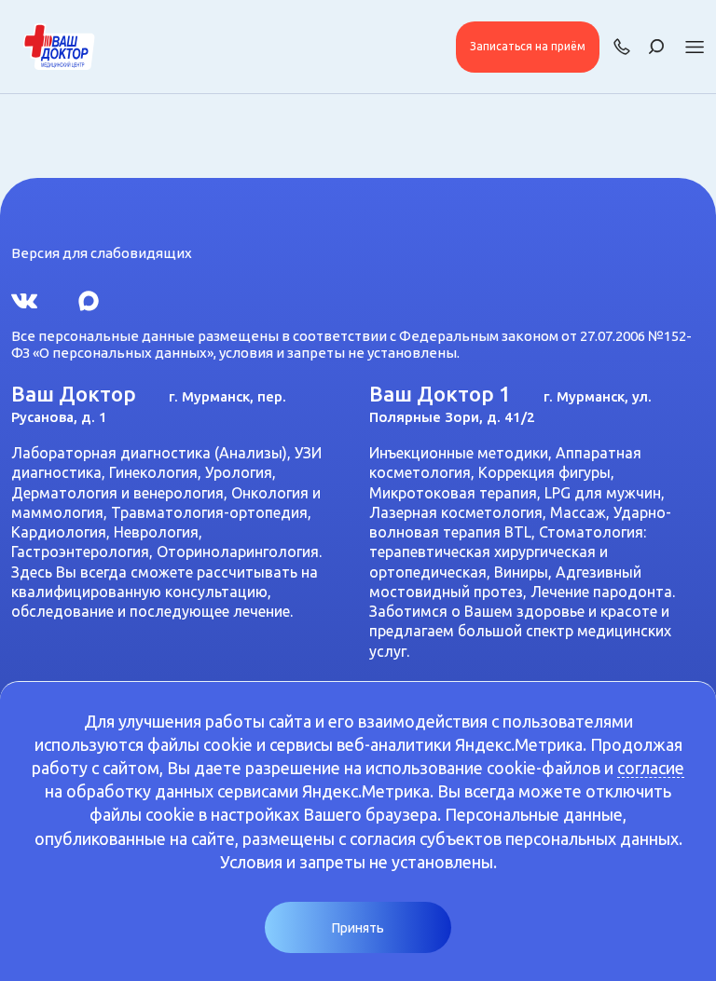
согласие (650, 767)
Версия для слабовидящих (101, 253)
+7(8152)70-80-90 (621, 46)
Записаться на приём (527, 46)
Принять (358, 927)
